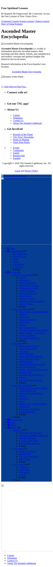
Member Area (19, 256)
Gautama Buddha (27, 335)
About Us (17, 430)
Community (18, 150)
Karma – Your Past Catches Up (33, 369)
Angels (22, 277)
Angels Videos (26, 304)
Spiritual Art (24, 406)
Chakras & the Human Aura (32, 364)
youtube (25, 98)
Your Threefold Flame (29, 359)
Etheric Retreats (26, 354)
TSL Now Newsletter (29, 456)
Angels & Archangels (23, 275)
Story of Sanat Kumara (12, 24)
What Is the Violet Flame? (31, 393)
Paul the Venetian (27, 319)
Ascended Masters (21, 309)
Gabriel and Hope (27, 290)
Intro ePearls (24, 459)
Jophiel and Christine (28, 285)
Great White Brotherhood (31, 356)
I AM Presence (26, 362)
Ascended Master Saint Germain (34, 330)
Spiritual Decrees (27, 412)
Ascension (24, 351)
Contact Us (18, 120)
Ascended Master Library (31, 380)
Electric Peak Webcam (29, 443)
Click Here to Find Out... (15, 86)
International (19, 264)
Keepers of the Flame (23, 134)
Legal (17, 171)
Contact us (18, 267)
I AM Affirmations (27, 391)
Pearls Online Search (28, 346)
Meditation (24, 398)
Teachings (17, 343)
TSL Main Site (20, 254)
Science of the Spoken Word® (33, 388)
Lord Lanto (24, 317)
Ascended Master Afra (29, 338)
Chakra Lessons (42, 21)
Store (15, 259)
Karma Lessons (27, 21)
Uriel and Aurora (27, 298)
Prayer (22, 401)
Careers (16, 115)
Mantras (22, 396)
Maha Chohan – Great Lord (32, 333)
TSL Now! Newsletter (23, 137)
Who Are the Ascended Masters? (34, 312)
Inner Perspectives (27, 367)
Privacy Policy (31, 171)
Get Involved (19, 464)
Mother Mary (25, 296)
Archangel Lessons (10, 21)
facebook (16, 98)
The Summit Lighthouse (15, 176)
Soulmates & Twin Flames (31, 375)
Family (16, 153)
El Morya (23, 314)
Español (16, 158)
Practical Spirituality (22, 385)
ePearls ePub (25, 454)
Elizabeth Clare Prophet (30, 433)
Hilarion (22, 325)
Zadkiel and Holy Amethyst (32, 301)
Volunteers (18, 118)
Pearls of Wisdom (21, 139)
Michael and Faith (27, 283)
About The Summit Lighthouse (27, 123)
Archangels (24, 280)
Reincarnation (25, 372)
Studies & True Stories (29, 409)
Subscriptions (19, 448)
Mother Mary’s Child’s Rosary (33, 404)
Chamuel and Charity (29, 288)
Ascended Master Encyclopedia (26, 71)
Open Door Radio (21, 142)
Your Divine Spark (27, 348)
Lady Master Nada (27, 327)
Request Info (19, 155)
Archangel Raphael (28, 293)
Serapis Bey (24, 322)
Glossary (23, 377)
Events (16, 148)
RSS (9, 98)
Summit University (27, 438)
